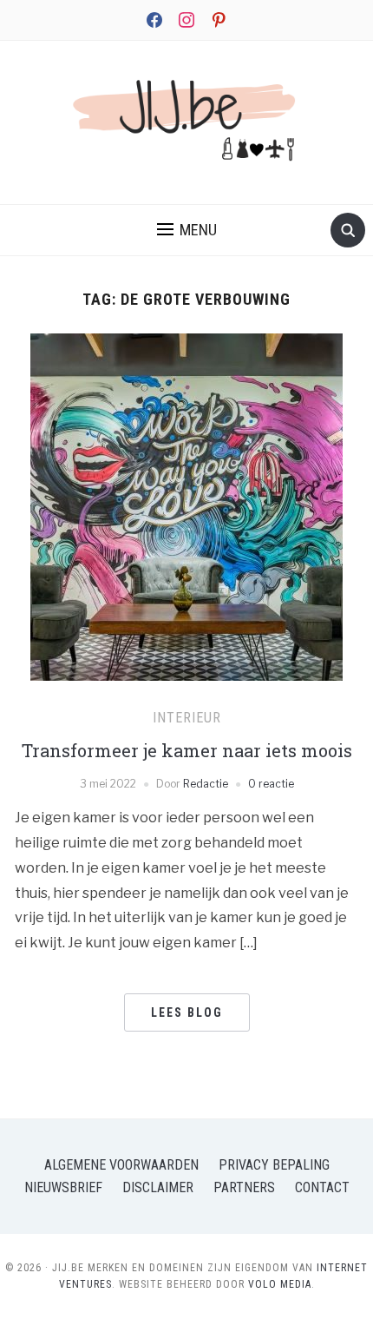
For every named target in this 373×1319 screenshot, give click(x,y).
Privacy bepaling (274, 1165)
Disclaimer (157, 1187)
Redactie (205, 783)
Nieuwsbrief (63, 1187)
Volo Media (279, 1284)
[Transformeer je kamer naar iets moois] (186, 544)
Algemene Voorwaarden (121, 1165)
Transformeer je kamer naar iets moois (187, 750)
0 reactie (271, 783)
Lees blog (187, 1012)
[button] (187, 230)
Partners (244, 1187)
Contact (322, 1187)
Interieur (187, 717)
